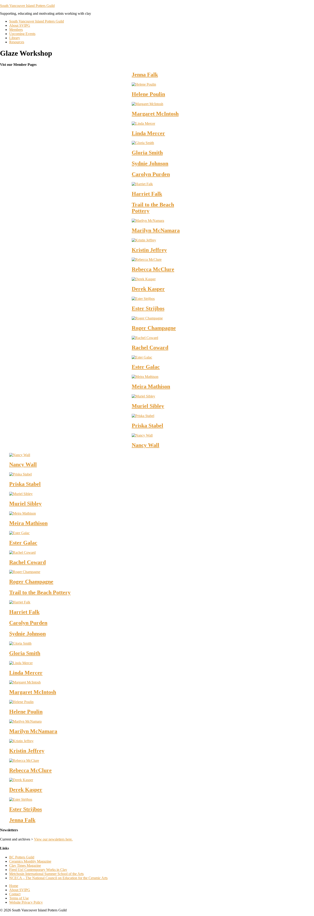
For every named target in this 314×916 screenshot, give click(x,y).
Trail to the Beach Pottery (40, 592)
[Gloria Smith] (143, 143)
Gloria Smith (147, 153)
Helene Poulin (148, 94)
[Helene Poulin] (144, 84)
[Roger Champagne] (147, 318)
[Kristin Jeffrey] (144, 240)
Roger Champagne (154, 328)
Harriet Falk (147, 194)
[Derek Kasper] (144, 279)
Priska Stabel (147, 426)
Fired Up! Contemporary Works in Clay (38, 870)
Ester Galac (146, 367)
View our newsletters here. (53, 839)
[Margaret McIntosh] (147, 104)
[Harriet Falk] (142, 184)
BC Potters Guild (21, 857)
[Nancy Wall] (142, 435)
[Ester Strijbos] (143, 299)
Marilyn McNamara (156, 230)
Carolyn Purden (151, 174)
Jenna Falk (145, 75)
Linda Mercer (148, 133)
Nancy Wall (145, 445)
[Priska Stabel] (143, 416)
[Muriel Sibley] (143, 396)
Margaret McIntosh (155, 114)
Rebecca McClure (153, 269)
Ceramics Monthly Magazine (30, 861)
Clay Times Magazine (25, 865)
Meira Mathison (151, 386)
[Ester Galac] (142, 357)
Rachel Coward (150, 348)
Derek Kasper (148, 289)
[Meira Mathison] (145, 377)
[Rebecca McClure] (147, 259)
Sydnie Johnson (150, 163)
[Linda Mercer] (143, 123)
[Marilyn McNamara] (148, 221)
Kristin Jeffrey (149, 250)
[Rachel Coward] (145, 338)
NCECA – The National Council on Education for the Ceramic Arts (58, 878)
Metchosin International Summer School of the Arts (46, 874)
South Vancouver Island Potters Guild (27, 6)
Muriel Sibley (148, 406)
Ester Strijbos (148, 308)
